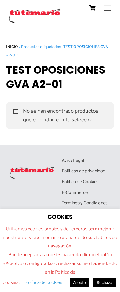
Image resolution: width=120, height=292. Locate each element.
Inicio (12, 47)
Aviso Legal (73, 160)
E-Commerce (75, 192)
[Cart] (92, 8)
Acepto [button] (79, 282)
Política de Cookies (80, 181)
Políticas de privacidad (83, 171)
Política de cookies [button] (43, 282)
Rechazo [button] (104, 282)
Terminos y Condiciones (84, 203)
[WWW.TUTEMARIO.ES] (35, 21)
